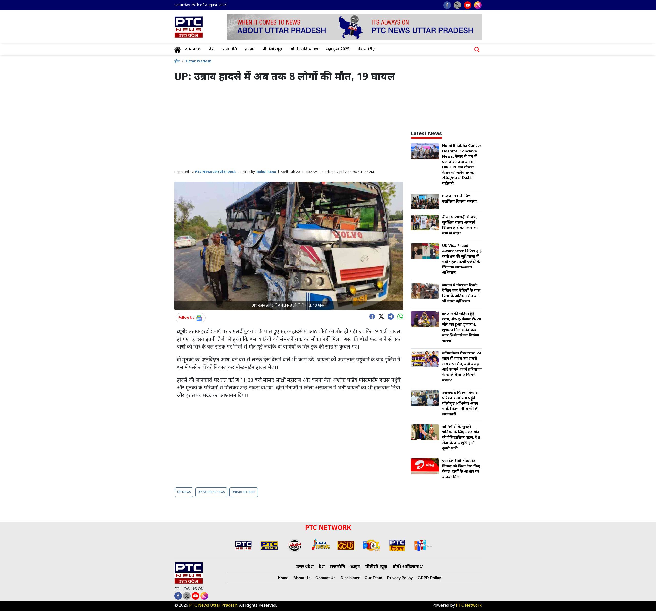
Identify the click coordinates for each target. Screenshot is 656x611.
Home (283, 578)
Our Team (373, 578)
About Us (301, 578)
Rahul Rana (266, 172)
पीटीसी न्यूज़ (272, 49)
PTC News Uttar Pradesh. (213, 605)
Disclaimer (350, 578)
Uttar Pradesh (198, 61)
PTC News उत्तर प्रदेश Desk (215, 172)
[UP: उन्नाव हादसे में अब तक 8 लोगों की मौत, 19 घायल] (288, 246)
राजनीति (230, 49)
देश (212, 49)
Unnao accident (243, 492)
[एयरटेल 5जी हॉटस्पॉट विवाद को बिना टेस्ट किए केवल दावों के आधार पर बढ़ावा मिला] (425, 466)
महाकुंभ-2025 (338, 49)
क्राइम (249, 49)
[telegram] (389, 316)
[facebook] (371, 316)
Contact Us (325, 578)
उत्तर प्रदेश (193, 49)
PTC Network (469, 605)
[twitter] (380, 316)
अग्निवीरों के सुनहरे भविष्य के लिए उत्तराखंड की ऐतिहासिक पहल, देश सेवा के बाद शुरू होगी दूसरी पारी (461, 438)
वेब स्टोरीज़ (367, 49)
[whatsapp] (399, 316)
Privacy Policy (400, 578)
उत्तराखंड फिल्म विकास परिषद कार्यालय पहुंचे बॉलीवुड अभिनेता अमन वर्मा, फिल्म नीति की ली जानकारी (460, 404)
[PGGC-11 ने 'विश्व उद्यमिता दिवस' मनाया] (425, 202)
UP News (184, 492)
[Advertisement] (288, 126)
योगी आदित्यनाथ (304, 49)
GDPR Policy (429, 578)
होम (177, 61)
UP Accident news (211, 492)
